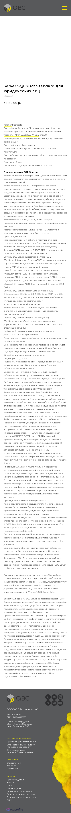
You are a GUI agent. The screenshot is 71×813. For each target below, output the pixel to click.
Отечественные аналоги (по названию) (20, 751)
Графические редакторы (21, 797)
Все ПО (11, 782)
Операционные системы (21, 794)
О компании (14, 762)
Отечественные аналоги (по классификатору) (21, 745)
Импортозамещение (19, 738)
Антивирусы (14, 788)
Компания (13, 759)
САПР (10, 785)
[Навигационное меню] (64, 8)
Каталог (8, 124)
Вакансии (12, 768)
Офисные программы (19, 791)
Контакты (12, 765)
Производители (16, 779)
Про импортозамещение (21, 741)
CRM (9, 800)
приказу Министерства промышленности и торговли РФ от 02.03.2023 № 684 (32, 133)
